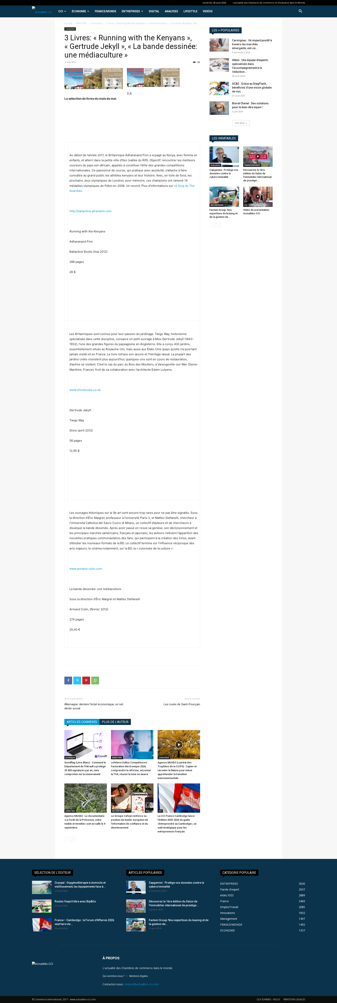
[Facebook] (68, 680)
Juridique (70, 757)
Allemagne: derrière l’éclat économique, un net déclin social (93, 706)
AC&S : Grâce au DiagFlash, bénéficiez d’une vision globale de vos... (252, 87)
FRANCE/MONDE (105, 11)
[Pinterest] (86, 680)
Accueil (68, 23)
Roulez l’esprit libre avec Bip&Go (75, 901)
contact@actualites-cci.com (141, 984)
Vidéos (208, 11)
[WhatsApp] (95, 680)
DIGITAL (154, 11)
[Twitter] (77, 680)
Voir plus (240, 123)
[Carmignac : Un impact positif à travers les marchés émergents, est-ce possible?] (219, 45)
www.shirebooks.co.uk (85, 390)
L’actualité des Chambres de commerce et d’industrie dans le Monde (269, 2)
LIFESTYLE (190, 11)
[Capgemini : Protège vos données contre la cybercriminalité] (224, 156)
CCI (60, 11)
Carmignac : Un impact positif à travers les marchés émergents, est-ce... (252, 44)
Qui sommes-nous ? (113, 976)
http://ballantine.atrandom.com (90, 211)
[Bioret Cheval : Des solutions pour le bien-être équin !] (219, 108)
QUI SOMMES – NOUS (268, 999)
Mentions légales (138, 976)
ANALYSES (171, 11)
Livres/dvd (96, 23)
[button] (300, 11)
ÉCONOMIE (79, 11)
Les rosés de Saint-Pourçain (182, 704)
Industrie (215, 165)
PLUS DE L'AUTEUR (115, 722)
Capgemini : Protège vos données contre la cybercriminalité (223, 173)
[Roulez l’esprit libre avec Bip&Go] (41, 906)
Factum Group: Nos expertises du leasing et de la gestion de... (223, 213)
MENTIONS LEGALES (294, 999)
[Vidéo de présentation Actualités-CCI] (258, 197)
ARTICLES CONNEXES (82, 722)
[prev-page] (66, 839)
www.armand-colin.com (85, 569)
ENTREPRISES (131, 11)
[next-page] (73, 839)
